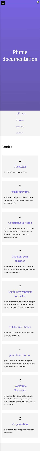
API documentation (20, 327)
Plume (24, 114)
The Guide (20, 166)
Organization (20, 424)
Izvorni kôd (20, 126)
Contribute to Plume (20, 222)
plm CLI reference (20, 355)
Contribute (20, 120)
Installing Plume (20, 191)
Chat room (20, 133)
